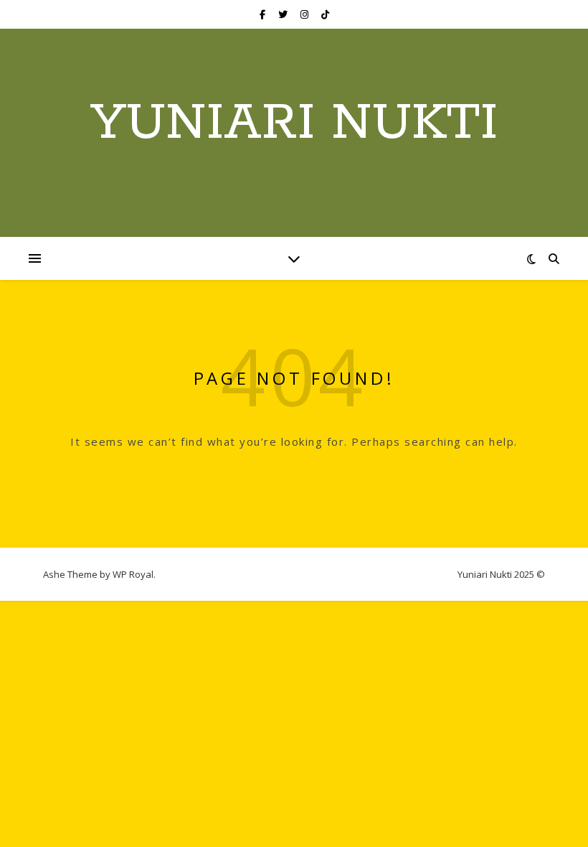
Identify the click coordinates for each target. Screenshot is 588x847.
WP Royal (133, 574)
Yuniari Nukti (294, 124)
